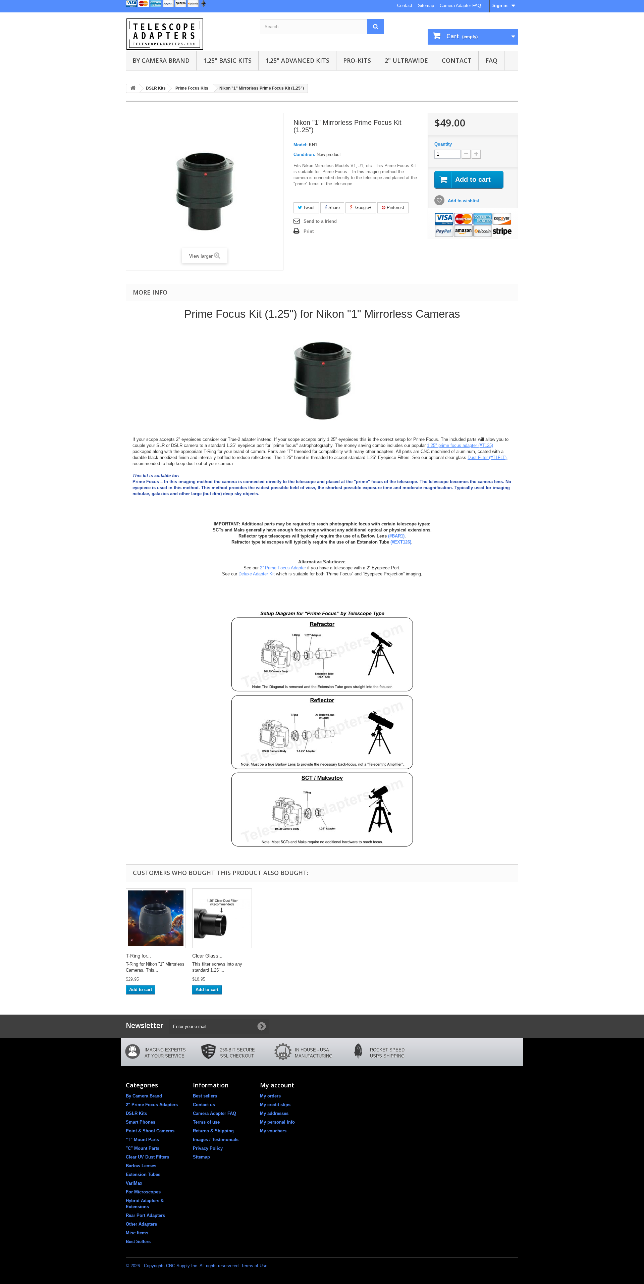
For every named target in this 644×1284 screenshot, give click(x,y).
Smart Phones (140, 1122)
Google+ (363, 207)
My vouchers (273, 1130)
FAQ (491, 60)
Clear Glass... (207, 956)
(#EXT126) (400, 542)
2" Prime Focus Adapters (152, 1104)
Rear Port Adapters (145, 1215)
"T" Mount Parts (142, 1139)
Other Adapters (141, 1224)
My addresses (274, 1113)
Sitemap (426, 5)
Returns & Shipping (213, 1130)
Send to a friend (320, 221)
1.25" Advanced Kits (297, 60)
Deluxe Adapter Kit (257, 573)
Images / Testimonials (215, 1139)
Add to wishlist (462, 200)
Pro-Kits (357, 60)
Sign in (499, 5)
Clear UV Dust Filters (147, 1157)
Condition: (304, 154)
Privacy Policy (208, 1148)
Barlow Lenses (141, 1165)
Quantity (443, 144)
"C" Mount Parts (142, 1148)
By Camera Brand (161, 60)
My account (277, 1085)
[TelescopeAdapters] (188, 34)
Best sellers (205, 1095)
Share (333, 207)
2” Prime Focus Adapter (283, 567)
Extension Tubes (143, 1174)
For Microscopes (143, 1191)
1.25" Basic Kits (227, 60)
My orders (270, 1095)
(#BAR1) (396, 535)
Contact (404, 5)
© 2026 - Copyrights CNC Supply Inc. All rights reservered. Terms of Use (196, 1265)
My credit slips (275, 1104)
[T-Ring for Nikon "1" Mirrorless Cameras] (155, 918)
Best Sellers (138, 1241)
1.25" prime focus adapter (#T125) (460, 445)
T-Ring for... (138, 956)
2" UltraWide (406, 60)
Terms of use (206, 1122)
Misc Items (137, 1232)
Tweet (308, 207)
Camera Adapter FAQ (460, 5)
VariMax (134, 1183)
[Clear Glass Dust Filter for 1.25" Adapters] (222, 918)
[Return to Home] (132, 88)
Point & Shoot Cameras (150, 1130)
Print (309, 231)
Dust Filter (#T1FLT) (487, 457)
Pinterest (394, 207)
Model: (300, 144)
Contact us (204, 1104)
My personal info (277, 1122)
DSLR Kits (136, 1113)
